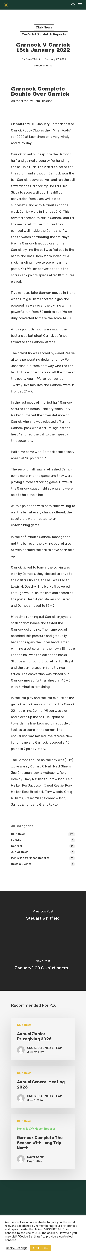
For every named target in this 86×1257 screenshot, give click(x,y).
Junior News (19, 852)
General (16, 846)
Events (16, 840)
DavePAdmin (33, 59)
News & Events (21, 864)
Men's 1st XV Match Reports (44, 34)
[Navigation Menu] (80, 5)
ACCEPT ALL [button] (40, 1247)
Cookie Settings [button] (16, 1248)
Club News (44, 27)
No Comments (43, 65)
